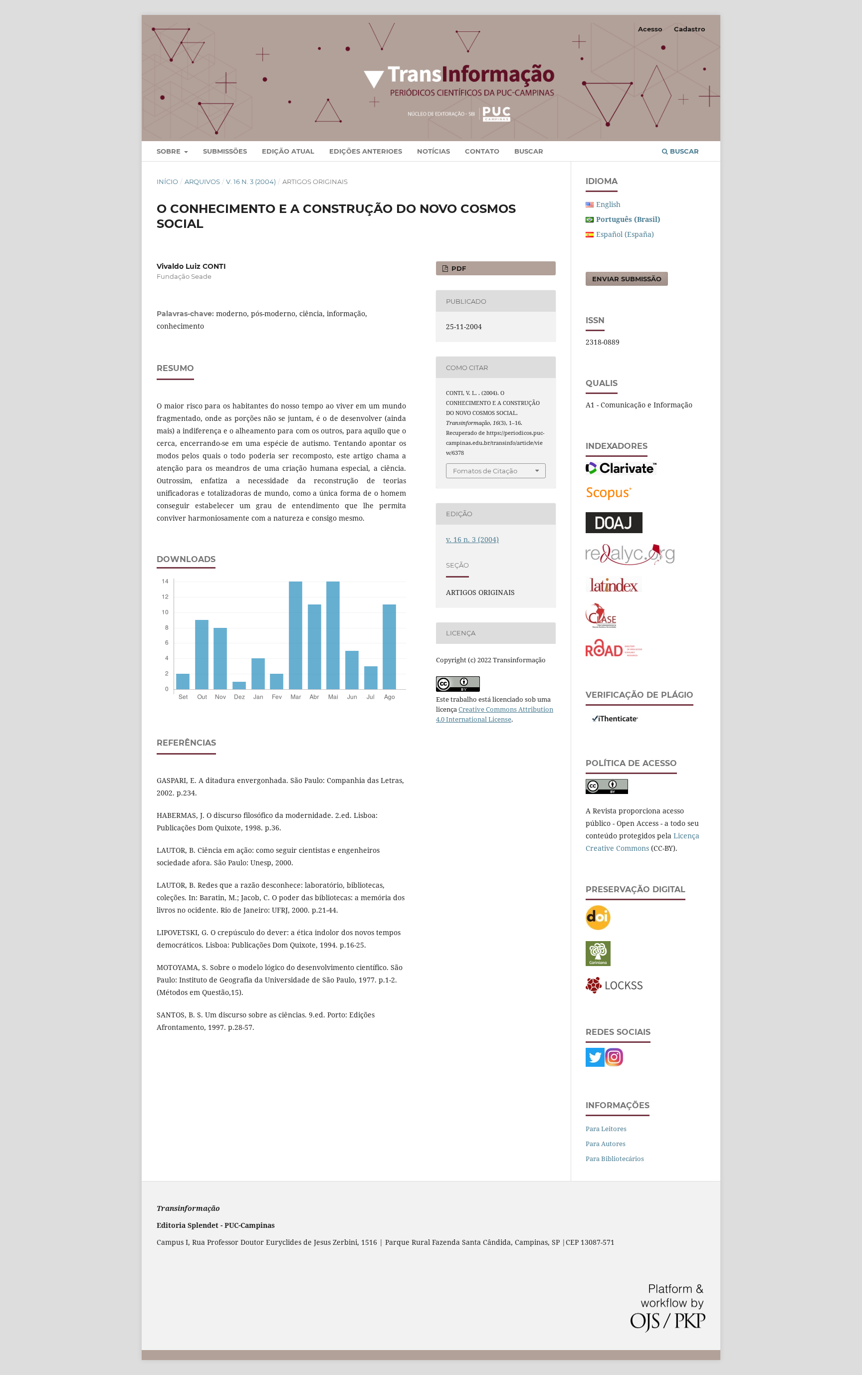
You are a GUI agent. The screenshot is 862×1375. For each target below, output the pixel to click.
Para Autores (606, 1143)
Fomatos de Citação (485, 471)
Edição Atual (288, 151)
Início (167, 182)
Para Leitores (606, 1128)
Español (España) (625, 234)
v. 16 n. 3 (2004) (251, 182)
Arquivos (202, 182)
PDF (457, 268)
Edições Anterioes (365, 151)
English (608, 204)
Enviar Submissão (626, 279)
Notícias (433, 151)
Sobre (170, 151)
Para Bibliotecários (615, 1158)
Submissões (225, 151)
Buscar (528, 151)
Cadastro (689, 29)
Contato (482, 151)
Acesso (650, 29)
